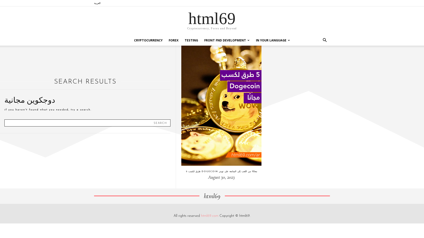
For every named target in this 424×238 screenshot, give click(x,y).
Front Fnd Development (225, 40)
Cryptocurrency (148, 40)
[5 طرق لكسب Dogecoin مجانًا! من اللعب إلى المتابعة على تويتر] (221, 106)
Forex (173, 40)
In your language (271, 40)
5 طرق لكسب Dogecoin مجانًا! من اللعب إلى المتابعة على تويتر (221, 171)
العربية (97, 3)
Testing (191, 40)
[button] (324, 41)
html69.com (209, 216)
